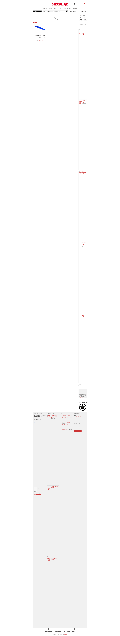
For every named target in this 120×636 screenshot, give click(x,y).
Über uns (38, 629)
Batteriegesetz (78, 629)
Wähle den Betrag (38, 494)
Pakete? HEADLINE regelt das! (66, 415)
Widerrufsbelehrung (48, 631)
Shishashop (66, 8)
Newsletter (75, 8)
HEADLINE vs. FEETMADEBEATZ (66, 422)
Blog (70, 8)
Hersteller (66, 629)
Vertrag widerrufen (78, 430)
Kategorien (35, 11)
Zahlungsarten (52, 629)
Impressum (73, 631)
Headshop (55, 8)
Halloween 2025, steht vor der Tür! (67, 417)
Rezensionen (71, 629)
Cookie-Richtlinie (67, 631)
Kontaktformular (81, 397)
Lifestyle (60, 8)
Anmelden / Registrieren (38, 3)
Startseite (45, 8)
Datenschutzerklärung (58, 631)
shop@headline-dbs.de (77, 416)
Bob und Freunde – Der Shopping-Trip (67, 424)
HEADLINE (65, 634)
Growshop (50, 8)
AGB (83, 629)
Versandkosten (41, 40)
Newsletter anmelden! (82, 25)
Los (67, 11)
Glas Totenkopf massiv (65, 429)
